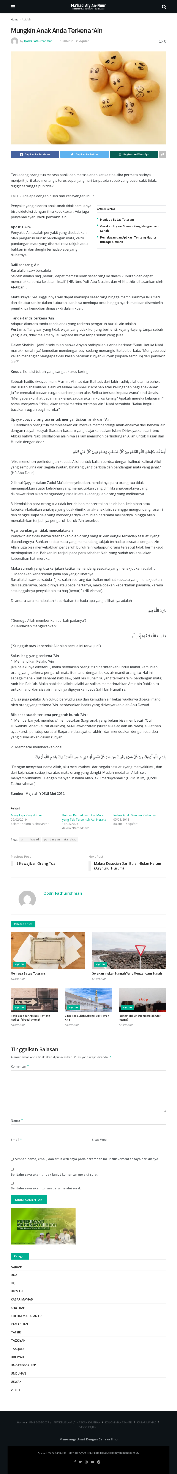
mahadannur (130, 1453)
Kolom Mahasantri (27, 1316)
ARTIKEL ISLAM (63, 1422)
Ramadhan (19, 1324)
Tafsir (16, 1332)
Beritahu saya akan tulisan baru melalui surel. (46, 1188)
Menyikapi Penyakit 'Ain (27, 815)
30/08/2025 (127, 1025)
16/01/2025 (67, 41)
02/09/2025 (73, 1025)
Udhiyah (17, 1357)
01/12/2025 (19, 979)
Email (16, 1140)
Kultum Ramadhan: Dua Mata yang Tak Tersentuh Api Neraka (84, 817)
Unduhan (18, 1373)
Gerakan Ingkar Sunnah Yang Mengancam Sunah (127, 973)
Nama (17, 1120)
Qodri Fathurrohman (38, 41)
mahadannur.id (57, 1453)
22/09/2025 (100, 979)
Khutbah (18, 1308)
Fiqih (15, 1283)
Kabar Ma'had (22, 1299)
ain (23, 839)
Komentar (20, 1066)
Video (15, 1390)
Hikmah (17, 1291)
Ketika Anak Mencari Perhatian (134, 815)
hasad (34, 839)
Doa (14, 1275)
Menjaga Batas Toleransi (117, 219)
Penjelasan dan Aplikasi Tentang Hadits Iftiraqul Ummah (30, 1017)
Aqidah (26, 19)
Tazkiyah (18, 1340)
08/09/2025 (19, 1025)
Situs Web (99, 1140)
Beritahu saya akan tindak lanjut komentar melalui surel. (54, 1174)
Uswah (16, 1381)
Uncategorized (23, 1365)
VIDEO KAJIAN (87, 1427)
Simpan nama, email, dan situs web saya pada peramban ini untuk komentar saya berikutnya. (87, 1159)
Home (14, 19)
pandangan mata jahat (60, 839)
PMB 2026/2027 (39, 1422)
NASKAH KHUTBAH (89, 1422)
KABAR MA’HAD (146, 1422)
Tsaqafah (19, 1349)
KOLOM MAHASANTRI (119, 1422)
